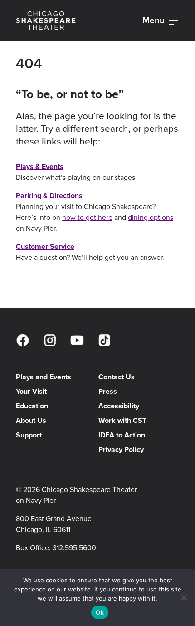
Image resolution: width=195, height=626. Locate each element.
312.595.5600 (74, 547)
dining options (150, 217)
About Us (31, 420)
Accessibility (118, 406)
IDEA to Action (121, 435)
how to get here (87, 217)
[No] (183, 597)
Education (32, 406)
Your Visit (31, 391)
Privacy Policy (121, 449)
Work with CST (122, 420)
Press (107, 391)
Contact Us (116, 377)
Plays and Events (43, 377)
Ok (100, 612)
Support (29, 435)
